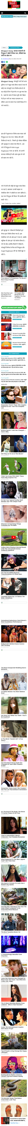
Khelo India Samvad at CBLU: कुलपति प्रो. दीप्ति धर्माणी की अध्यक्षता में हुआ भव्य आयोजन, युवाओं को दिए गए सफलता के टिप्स (13, 360)
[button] (2, 13)
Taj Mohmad (6, 58)
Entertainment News (15, 47)
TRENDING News (13, 312)
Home (4, 47)
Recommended (14, 353)
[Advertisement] (14, 32)
